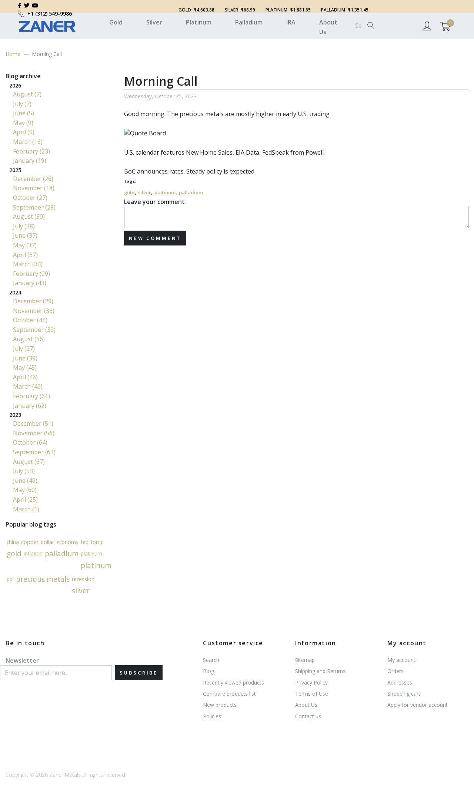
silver (144, 192)
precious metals (43, 579)
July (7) (22, 104)
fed (85, 541)
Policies (212, 716)
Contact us (308, 716)
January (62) (29, 406)
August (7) (27, 94)
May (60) (25, 490)
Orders (395, 671)
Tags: (130, 181)
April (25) (25, 499)
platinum (165, 192)
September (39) (34, 330)
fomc (97, 541)
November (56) (33, 433)
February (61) (31, 396)
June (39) (25, 358)
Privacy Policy (311, 682)
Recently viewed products (233, 682)
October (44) (30, 320)
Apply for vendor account (417, 704)
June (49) (25, 481)
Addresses (399, 682)
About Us (328, 27)
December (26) (33, 179)
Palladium (249, 22)
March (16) (28, 142)
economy (67, 541)
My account (401, 659)
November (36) (33, 311)
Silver (154, 22)
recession (83, 578)
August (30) (29, 216)
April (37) (25, 255)
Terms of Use (311, 693)
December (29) (33, 301)
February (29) (31, 274)
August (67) (29, 462)
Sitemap (305, 659)
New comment (155, 238)
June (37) (25, 235)
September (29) (34, 207)
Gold (116, 22)
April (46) (25, 377)
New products (220, 704)
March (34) (28, 264)
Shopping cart (403, 693)
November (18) (33, 188)
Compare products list (229, 693)
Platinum (198, 22)
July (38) (24, 226)
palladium (191, 192)
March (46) (28, 386)
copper (30, 541)
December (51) (33, 423)
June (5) (23, 113)
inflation (33, 553)
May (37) (25, 245)
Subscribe (139, 672)
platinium (91, 553)
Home (13, 53)
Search (211, 659)
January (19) (29, 160)
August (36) (29, 339)
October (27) (30, 198)
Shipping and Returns (320, 671)
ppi (10, 578)
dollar (47, 541)
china (13, 541)
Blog (208, 671)
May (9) (23, 123)
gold (129, 192)
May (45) (25, 367)
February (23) (31, 151)
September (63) (34, 452)
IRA (291, 22)
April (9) (23, 132)
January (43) (29, 283)
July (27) (24, 348)
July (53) (24, 471)
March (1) (26, 509)
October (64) (30, 442)
